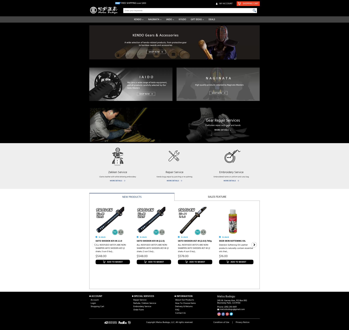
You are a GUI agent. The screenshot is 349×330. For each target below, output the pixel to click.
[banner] (174, 42)
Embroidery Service (142, 306)
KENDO (137, 19)
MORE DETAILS (116, 180)
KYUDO (182, 19)
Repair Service (139, 300)
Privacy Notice (242, 322)
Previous (95, 244)
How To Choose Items (185, 303)
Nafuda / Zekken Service (144, 303)
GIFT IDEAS (196, 19)
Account (95, 300)
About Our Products (184, 300)
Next (254, 244)
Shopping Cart (97, 306)
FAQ (177, 310)
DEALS (212, 19)
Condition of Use (221, 322)
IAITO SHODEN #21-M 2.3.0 (109, 241)
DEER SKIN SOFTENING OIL (232, 241)
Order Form (138, 310)
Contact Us (180, 313)
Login (93, 303)
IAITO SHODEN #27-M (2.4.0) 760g (195, 241)
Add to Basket (115, 262)
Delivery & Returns (184, 306)
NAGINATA (153, 19)
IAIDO (169, 19)
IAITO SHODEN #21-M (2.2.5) (151, 241)
